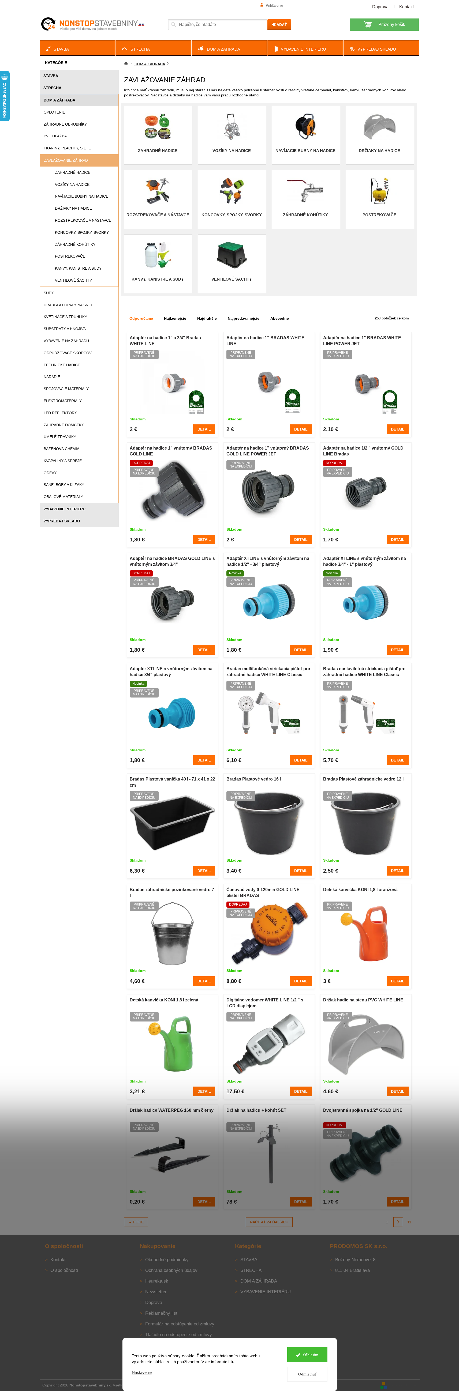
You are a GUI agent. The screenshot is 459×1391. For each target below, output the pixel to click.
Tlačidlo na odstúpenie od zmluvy (178, 1334)
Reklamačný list (161, 1313)
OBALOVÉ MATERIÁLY (63, 497)
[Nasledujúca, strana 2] (398, 1222)
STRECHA (52, 88)
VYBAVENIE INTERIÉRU (64, 509)
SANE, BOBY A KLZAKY (64, 484)
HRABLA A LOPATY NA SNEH (69, 305)
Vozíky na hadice (72, 184)
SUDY (49, 293)
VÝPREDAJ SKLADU (61, 521)
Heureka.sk (156, 1281)
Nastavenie (142, 1372)
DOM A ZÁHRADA (59, 100)
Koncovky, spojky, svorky (82, 232)
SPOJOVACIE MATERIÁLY (66, 389)
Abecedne (279, 318)
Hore (138, 1222)
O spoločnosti (64, 1270)
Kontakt (406, 7)
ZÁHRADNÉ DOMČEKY (64, 425)
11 (409, 1222)
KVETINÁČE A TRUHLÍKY (65, 317)
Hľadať (279, 24)
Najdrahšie (207, 318)
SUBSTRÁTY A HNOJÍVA (65, 329)
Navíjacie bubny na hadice (81, 196)
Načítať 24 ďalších (269, 1222)
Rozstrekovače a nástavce (83, 220)
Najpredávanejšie (243, 318)
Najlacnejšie (175, 318)
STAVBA (50, 76)
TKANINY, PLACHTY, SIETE (67, 148)
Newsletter (156, 1291)
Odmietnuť (307, 1374)
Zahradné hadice (72, 172)
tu (232, 1361)
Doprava (380, 7)
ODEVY (50, 473)
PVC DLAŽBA (55, 136)
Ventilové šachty (73, 280)
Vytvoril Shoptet (404, 1385)
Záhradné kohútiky (75, 244)
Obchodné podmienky (167, 1259)
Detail (204, 429)
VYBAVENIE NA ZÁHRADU (66, 341)
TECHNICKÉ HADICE (62, 365)
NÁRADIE (52, 377)
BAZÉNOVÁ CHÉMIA (61, 449)
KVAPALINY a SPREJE (63, 461)
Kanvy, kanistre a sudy (78, 268)
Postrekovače (70, 256)
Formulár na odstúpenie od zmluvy (179, 1323)
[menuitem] (77, 48)
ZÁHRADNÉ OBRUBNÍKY (65, 124)
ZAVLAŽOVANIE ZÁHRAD (66, 160)
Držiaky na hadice (73, 208)
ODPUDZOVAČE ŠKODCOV (68, 353)
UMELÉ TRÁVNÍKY (60, 437)
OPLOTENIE (54, 112)
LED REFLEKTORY (60, 413)
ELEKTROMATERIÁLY (63, 401)
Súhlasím (310, 1355)
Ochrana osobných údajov (171, 1270)
